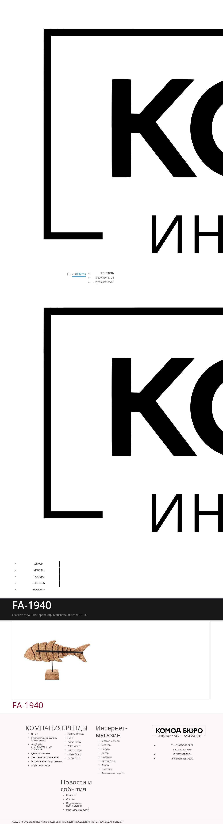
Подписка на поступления (74, 804)
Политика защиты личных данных (57, 821)
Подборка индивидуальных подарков (41, 747)
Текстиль (38, 583)
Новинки (38, 589)
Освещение (108, 761)
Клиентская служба (112, 773)
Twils (70, 738)
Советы (70, 799)
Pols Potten (73, 746)
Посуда (38, 576)
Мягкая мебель (110, 741)
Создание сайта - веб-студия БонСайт (101, 821)
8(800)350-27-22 (104, 277)
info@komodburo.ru (182, 758)
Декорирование (40, 753)
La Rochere (73, 758)
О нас (34, 734)
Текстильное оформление (46, 761)
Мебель (39, 570)
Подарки (106, 757)
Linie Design (74, 750)
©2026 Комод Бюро (23, 821)
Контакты (107, 273)
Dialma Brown (75, 734)
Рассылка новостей (77, 809)
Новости (71, 795)
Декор (38, 563)
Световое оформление (44, 757)
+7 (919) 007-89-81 (182, 754)
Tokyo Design (74, 754)
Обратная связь (40, 765)
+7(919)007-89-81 (104, 282)
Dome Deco (74, 742)
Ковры (105, 765)
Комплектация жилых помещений (44, 739)
